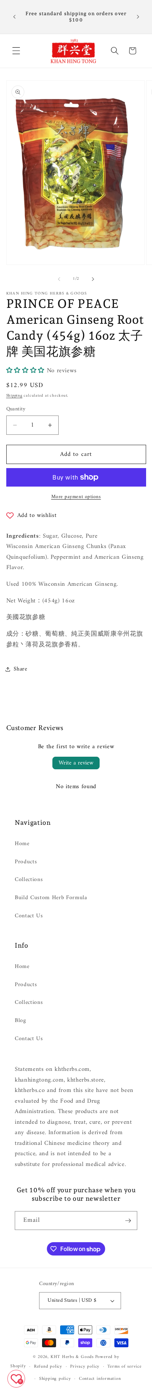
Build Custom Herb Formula (51, 898)
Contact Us (29, 916)
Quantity (16, 409)
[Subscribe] (128, 1220)
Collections (29, 880)
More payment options (76, 496)
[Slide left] (59, 279)
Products (26, 862)
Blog (20, 1021)
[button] (16, 51)
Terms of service (124, 1366)
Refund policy (48, 1366)
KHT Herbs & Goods (72, 1357)
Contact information (100, 1379)
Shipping (14, 395)
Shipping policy (55, 1379)
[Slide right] (93, 279)
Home (22, 844)
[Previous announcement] (14, 17)
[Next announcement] (138, 17)
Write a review (76, 763)
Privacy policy (85, 1366)
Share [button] (20, 669)
